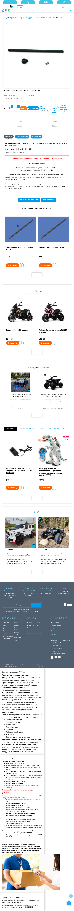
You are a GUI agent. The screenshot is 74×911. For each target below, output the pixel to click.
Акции (16, 640)
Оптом (5, 625)
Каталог (19, 7)
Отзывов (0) (36, 136)
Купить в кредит (54, 108)
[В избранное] (20, 265)
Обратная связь (17, 629)
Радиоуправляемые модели (35, 634)
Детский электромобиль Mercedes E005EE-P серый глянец (21, 395)
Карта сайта (17, 637)
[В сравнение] (22, 265)
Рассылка (54, 631)
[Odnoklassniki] (68, 605)
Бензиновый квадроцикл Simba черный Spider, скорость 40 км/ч (53, 395)
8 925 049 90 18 (56, 648)
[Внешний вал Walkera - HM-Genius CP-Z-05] (37, 54)
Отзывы (16, 625)
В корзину (12, 265)
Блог (37, 511)
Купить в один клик (48, 199)
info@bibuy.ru (55, 651)
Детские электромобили (35, 628)
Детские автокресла (33, 622)
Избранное (54, 628)
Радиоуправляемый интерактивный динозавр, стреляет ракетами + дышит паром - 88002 (51, 471)
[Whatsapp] (9, 10)
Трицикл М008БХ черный (17, 330)
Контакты (6, 622)
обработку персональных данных (25, 611)
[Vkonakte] (65, 604)
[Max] (2, 10)
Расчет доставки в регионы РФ (64, 108)
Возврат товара (16, 633)
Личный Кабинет (56, 622)
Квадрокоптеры (32, 631)
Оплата (5, 631)
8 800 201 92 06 (56, 645)
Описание (8, 136)
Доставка (6, 628)
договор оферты (26, 609)
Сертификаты (7, 634)
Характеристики (22, 136)
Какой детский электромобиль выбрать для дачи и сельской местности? (52, 555)
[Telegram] (6, 10)
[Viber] (59, 657)
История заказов (56, 625)
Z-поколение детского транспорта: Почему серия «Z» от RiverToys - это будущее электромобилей (18, 555)
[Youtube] (70, 605)
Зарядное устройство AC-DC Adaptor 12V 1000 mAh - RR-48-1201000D (19, 470)
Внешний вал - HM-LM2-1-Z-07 (52, 247)
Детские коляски (32, 625)
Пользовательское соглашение (8, 637)
